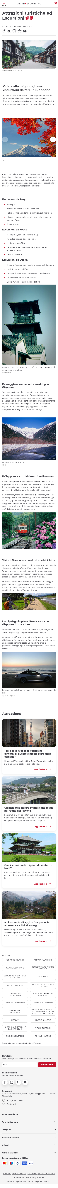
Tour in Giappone (10, 1122)
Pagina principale (8, 1043)
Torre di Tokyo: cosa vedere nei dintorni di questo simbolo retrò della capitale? (27, 754)
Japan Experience (10, 1114)
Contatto (7, 1173)
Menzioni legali (19, 1173)
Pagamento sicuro (43, 1181)
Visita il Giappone (10, 1152)
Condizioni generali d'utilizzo (20, 1181)
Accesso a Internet (10, 1137)
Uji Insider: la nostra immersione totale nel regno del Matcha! (28, 809)
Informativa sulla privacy (25, 1177)
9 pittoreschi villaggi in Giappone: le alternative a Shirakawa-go (26, 924)
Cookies (40, 1177)
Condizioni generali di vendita (41, 1173)
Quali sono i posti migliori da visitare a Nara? (28, 866)
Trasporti (6, 1129)
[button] (5, 139)
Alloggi (5, 1145)
